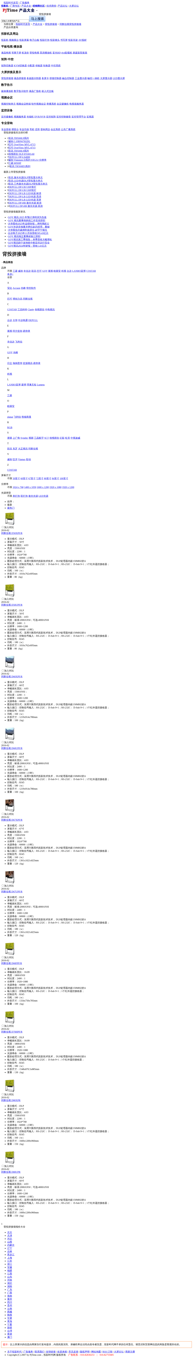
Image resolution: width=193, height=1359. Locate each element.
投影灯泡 (44, 40)
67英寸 (32, 478)
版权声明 (85, 1351)
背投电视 (34, 52)
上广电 (16, 438)
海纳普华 (17, 363)
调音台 (15, 129)
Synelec (24, 438)
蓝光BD (56, 52)
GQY (44, 271)
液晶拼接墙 (20, 78)
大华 (15, 320)
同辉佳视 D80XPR (11, 1100)
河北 (9, 1238)
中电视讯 (50, 309)
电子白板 (34, 40)
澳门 (9, 1337)
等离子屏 (16, 52)
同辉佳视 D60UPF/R (11, 748)
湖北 (9, 1283)
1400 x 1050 (30, 487)
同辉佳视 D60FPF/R (11, 963)
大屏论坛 (74, 6)
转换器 (46, 65)
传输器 (39, 65)
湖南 (9, 1286)
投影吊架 (73, 40)
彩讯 (33, 271)
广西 (9, 1292)
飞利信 (18, 341)
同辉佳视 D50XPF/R (11, 533)
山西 (9, 1242)
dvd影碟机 (66, 52)
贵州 (9, 1305)
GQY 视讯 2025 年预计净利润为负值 (27, 217)
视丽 (31, 438)
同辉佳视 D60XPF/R (11, 676)
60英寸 (24, 478)
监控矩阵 (51, 116)
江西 (9, 1273)
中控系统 (56, 65)
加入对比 (9, 527)
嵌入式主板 (48, 91)
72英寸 (39, 478)
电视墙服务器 (76, 104)
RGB (9, 427)
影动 (28, 459)
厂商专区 (15, 6)
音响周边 (45, 129)
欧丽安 (57, 271)
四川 (9, 1302)
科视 (63, 271)
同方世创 (17, 331)
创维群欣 (39, 309)
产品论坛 (62, 6)
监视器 (90, 116)
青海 (9, 1321)
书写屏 (64, 40)
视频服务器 (20, 116)
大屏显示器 (106, 78)
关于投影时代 (14, 1351)
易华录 (26, 331)
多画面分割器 (34, 78)
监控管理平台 (78, 116)
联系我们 (39, 1351)
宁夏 (9, 1324)
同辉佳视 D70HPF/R (11, 1032)
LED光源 (43, 496)
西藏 (9, 1311)
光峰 (23, 288)
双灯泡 (24, 496)
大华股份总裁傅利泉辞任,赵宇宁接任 (27, 230)
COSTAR (91, 271)
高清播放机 (46, 52)
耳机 (32, 129)
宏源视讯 (28, 363)
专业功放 (24, 129)
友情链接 (51, 1351)
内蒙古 (10, 1245)
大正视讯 (23, 448)
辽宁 (9, 1248)
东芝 (15, 448)
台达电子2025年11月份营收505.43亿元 (28, 233)
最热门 (10, 508)
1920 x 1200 (68, 487)
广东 (9, 1289)
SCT (46, 438)
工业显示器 (81, 78)
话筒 (37, 129)
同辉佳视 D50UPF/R (11, 605)
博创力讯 (17, 298)
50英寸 (16, 478)
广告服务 (24, 2)
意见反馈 (73, 1351)
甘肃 (9, 1318)
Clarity (31, 309)
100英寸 (64, 478)
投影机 (4, 40)
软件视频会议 (38, 104)
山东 (9, 1277)
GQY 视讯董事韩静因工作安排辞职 (26, 220)
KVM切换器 (20, 65)
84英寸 (55, 478)
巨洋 (15, 459)
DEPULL (33, 320)
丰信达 (27, 271)
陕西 (9, 1315)
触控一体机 (93, 78)
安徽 (9, 1267)
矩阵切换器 (7, 65)
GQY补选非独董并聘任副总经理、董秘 (29, 226)
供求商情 (51, 6)
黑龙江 (10, 1254)
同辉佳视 (28, 298)
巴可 (39, 271)
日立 (9, 363)
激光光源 (33, 496)
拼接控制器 (55, 78)
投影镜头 (55, 40)
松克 (67, 438)
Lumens (41, 384)
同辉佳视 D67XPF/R (11, 820)
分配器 (31, 65)
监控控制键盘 (63, 116)
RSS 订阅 (107, 1351)
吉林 (9, 1251)
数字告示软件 (21, 91)
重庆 (9, 1299)
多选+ (10, 274)
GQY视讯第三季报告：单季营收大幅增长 (30, 239)
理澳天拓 (31, 384)
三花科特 (22, 309)
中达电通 (23, 320)
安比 (9, 288)
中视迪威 (75, 438)
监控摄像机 (7, 116)
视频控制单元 (8, 104)
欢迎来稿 (62, 1351)
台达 (69, 271)
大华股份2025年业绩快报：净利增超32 (28, 223)
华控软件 (31, 288)
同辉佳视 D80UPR (11, 1172)
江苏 (9, 1261)
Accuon (16, 288)
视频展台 (14, 40)
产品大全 (26, 6)
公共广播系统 (68, 129)
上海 (9, 1257)
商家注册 (130, 1351)
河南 (9, 1280)
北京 (9, 1232)
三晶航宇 (39, 438)
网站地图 (96, 1351)
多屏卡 (45, 78)
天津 (9, 1235)
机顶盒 (25, 52)
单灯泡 (16, 496)
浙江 (9, 1264)
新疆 (9, 1327)
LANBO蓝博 (79, 271)
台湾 (9, 1331)
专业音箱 (6, 129)
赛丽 (9, 438)
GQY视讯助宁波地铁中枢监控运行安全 (29, 242)
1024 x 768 (18, 487)
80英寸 (47, 478)
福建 (9, 1270)
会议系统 (55, 129)
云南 (9, 1308)
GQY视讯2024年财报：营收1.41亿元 (27, 246)
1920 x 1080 (55, 487)
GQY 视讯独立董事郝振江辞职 (24, 236)
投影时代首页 (11, 2)
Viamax (21, 459)
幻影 (62, 438)
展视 (50, 271)
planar (10, 417)
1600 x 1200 (43, 487)
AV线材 (82, 40)
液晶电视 (6, 52)
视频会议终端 (23, 104)
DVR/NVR (40, 116)
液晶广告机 (35, 91)
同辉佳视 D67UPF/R (11, 891)
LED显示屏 (119, 78)
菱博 (23, 384)
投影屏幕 (24, 40)
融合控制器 (68, 78)
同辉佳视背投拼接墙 (70, 24)
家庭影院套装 (80, 52)
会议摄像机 (63, 104)
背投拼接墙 (51, 24)
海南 (9, 1296)
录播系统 (51, 104)
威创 (20, 271)
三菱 (15, 271)
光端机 (30, 116)
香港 (9, 1334)
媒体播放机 (7, 91)
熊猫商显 (26, 417)
